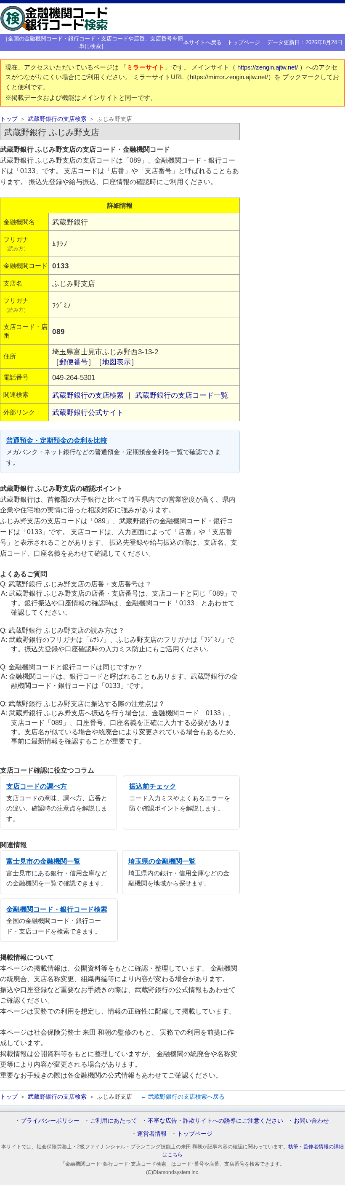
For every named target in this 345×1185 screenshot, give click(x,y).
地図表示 (116, 362)
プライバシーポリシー (50, 1120)
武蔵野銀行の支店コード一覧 (181, 395)
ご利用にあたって (113, 1120)
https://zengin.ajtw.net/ (268, 67)
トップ (9, 119)
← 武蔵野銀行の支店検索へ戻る (183, 1096)
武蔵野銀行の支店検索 (57, 119)
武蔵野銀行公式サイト (88, 412)
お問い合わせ (311, 1120)
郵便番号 (73, 362)
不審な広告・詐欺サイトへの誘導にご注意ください (215, 1120)
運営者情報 (152, 1133)
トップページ (243, 42)
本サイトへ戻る (202, 42)
